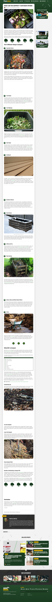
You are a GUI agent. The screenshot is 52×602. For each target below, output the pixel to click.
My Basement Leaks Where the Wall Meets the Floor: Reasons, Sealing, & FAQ (40, 561)
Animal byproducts (9, 374)
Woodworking (43, 1)
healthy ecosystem (22, 478)
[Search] (48, 591)
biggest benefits (20, 472)
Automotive (16, 1)
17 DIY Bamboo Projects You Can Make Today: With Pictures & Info (41, 552)
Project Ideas (28, 1)
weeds (32, 134)
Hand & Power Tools (35, 1)
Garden (22, 1)
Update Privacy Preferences (6, 593)
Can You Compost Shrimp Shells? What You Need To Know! (19, 381)
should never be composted (9, 351)
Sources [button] (6, 507)
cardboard (9, 178)
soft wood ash (12, 336)
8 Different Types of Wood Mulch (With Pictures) (41, 544)
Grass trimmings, (21, 134)
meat (17, 372)
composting (13, 180)
